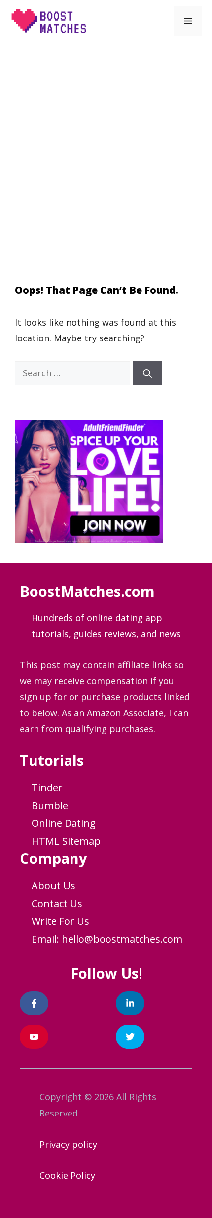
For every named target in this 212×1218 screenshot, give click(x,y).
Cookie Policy (67, 1175)
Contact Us (57, 903)
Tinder (47, 787)
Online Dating (64, 823)
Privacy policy (68, 1144)
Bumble (50, 805)
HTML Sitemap (66, 840)
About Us (53, 885)
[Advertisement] (106, 153)
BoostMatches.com (87, 591)
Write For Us (60, 921)
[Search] (147, 373)
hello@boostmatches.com (122, 939)
